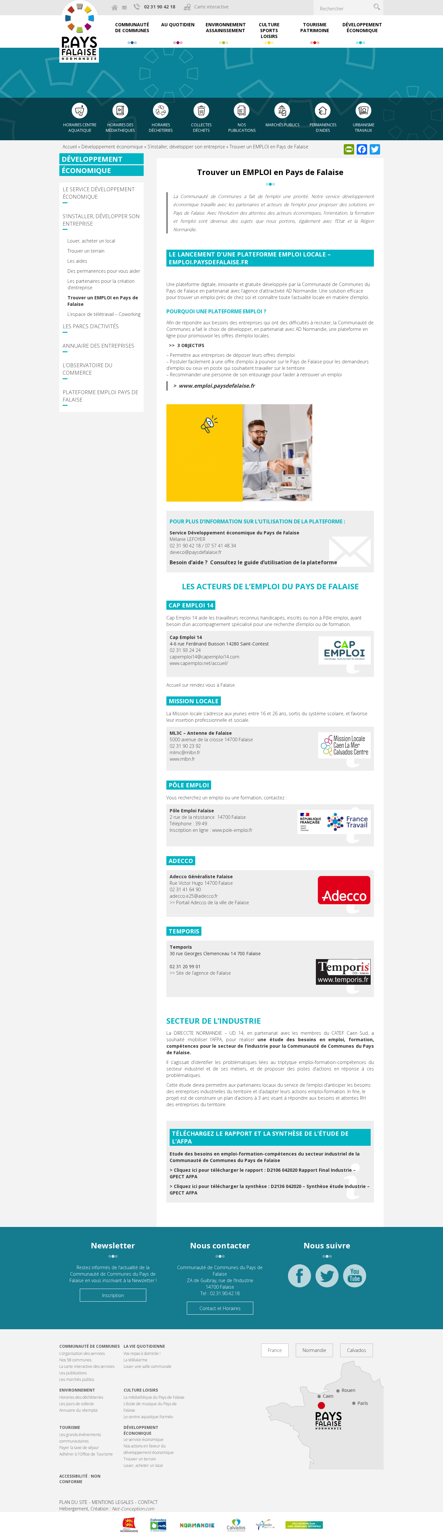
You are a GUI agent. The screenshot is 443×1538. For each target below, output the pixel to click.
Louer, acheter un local (91, 241)
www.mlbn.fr (182, 759)
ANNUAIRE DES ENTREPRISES (98, 345)
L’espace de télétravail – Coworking (103, 314)
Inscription (113, 1295)
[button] (343, 972)
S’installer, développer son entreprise (186, 147)
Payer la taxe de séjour (79, 1447)
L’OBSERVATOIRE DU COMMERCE (87, 369)
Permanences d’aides (323, 127)
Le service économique (143, 1439)
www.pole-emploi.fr (232, 830)
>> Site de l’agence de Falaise (200, 973)
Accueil (70, 147)
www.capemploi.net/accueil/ (199, 663)
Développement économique (112, 147)
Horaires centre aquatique (79, 127)
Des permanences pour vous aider (103, 271)
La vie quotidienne (144, 1346)
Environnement (77, 1390)
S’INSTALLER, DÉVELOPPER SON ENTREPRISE (101, 220)
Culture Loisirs (141, 1390)
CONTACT (148, 1502)
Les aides (77, 261)
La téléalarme (136, 1360)
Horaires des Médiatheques (120, 127)
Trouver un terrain (85, 251)
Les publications (73, 1373)
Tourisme (69, 1427)
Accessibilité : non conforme (80, 1478)
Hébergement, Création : (106, 1509)
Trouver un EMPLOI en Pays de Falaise (102, 300)
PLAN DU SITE (73, 1502)
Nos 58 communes (75, 1360)
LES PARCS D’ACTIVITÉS (91, 326)
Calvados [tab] (356, 1350)
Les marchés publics (76, 1379)
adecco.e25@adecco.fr (194, 896)
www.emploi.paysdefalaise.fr (217, 385)
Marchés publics (282, 125)
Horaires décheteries (161, 127)
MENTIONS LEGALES (113, 1502)
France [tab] (275, 1350)
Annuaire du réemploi (78, 1410)
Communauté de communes (89, 1346)
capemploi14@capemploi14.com (204, 657)
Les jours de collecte (76, 1404)
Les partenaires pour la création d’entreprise (101, 284)
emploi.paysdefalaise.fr (208, 262)
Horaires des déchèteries (81, 1397)
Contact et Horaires (220, 1308)
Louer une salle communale (148, 1366)
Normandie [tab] (314, 1350)
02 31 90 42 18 (159, 7)
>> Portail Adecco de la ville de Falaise (209, 902)
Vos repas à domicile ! (142, 1353)
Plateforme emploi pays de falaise (100, 396)
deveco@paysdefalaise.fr (196, 552)
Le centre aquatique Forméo (148, 1416)
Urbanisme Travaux (363, 127)
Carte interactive (211, 7)
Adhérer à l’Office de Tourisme (86, 1454)
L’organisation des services (82, 1353)
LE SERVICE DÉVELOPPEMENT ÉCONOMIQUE (99, 193)
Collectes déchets (201, 127)
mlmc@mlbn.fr (185, 752)
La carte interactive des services (86, 1366)
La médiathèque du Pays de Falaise (154, 1397)
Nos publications (242, 127)
